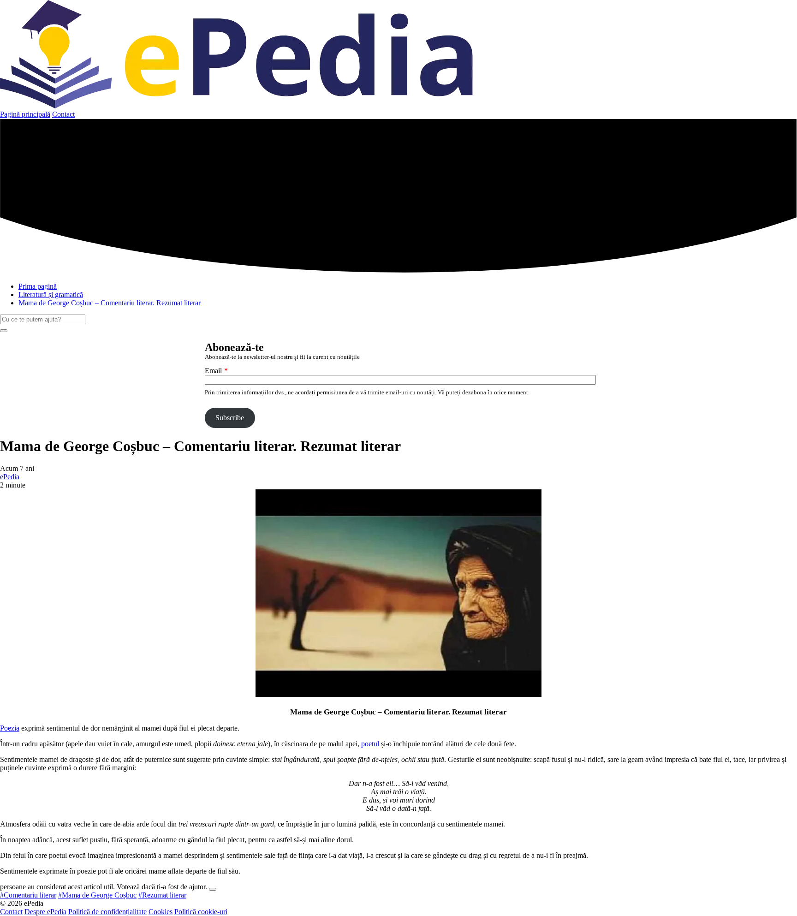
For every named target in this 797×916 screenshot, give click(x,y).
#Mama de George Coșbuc (97, 895)
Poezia (9, 728)
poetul (370, 744)
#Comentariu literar (28, 895)
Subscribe (229, 418)
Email (213, 371)
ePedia (9, 477)
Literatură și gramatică (50, 294)
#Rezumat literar (162, 895)
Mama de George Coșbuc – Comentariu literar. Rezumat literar (109, 303)
